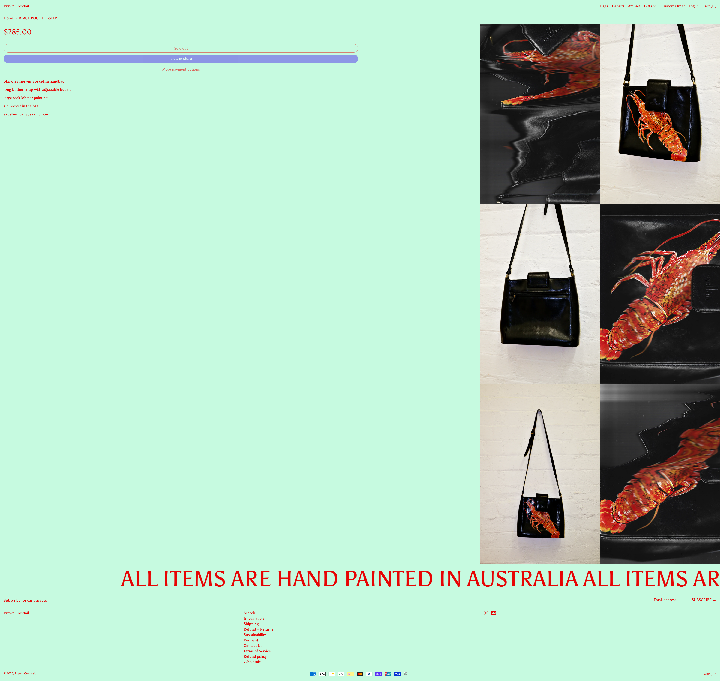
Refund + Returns (258, 629)
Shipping (251, 624)
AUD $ (708, 674)
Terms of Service (257, 651)
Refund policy (255, 656)
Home (9, 18)
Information (254, 618)
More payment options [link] (181, 69)
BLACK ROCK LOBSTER (38, 18)
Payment (251, 640)
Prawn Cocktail (16, 6)
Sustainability (255, 634)
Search (249, 613)
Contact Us (253, 645)
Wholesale (252, 662)
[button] (540, 114)
